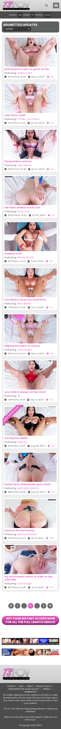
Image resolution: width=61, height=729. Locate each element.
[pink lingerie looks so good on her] (30, 39)
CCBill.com (47, 717)
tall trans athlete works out (22, 207)
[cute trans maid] (30, 86)
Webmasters (30, 691)
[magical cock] (30, 224)
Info (21, 686)
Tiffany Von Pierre (29, 119)
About (30, 686)
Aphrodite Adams (28, 488)
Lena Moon (24, 165)
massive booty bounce (19, 530)
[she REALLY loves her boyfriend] (30, 270)
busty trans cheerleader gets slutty (27, 484)
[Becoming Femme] (30, 641)
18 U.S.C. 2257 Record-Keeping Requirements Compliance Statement (30, 710)
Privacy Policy (44, 686)
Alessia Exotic (26, 257)
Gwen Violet (25, 73)
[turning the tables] (30, 408)
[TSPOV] (16, 6)
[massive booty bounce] (30, 501)
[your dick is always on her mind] (30, 362)
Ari (19, 395)
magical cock (13, 253)
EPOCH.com (30, 719)
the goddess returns (18, 161)
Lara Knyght (25, 349)
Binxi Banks (24, 303)
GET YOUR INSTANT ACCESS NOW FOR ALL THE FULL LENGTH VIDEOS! (30, 620)
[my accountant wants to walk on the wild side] (30, 547)
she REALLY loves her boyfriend (25, 299)
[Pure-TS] (30, 652)
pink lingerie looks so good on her (26, 69)
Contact (11, 686)
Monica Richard (27, 534)
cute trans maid (14, 115)
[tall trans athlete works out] (30, 178)
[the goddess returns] (30, 132)
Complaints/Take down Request (23, 689)
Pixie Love (23, 211)
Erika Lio (22, 442)
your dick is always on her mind (25, 391)
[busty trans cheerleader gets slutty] (30, 455)
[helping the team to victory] (30, 316)
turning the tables (16, 438)
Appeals (46, 689)
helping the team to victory (22, 345)
